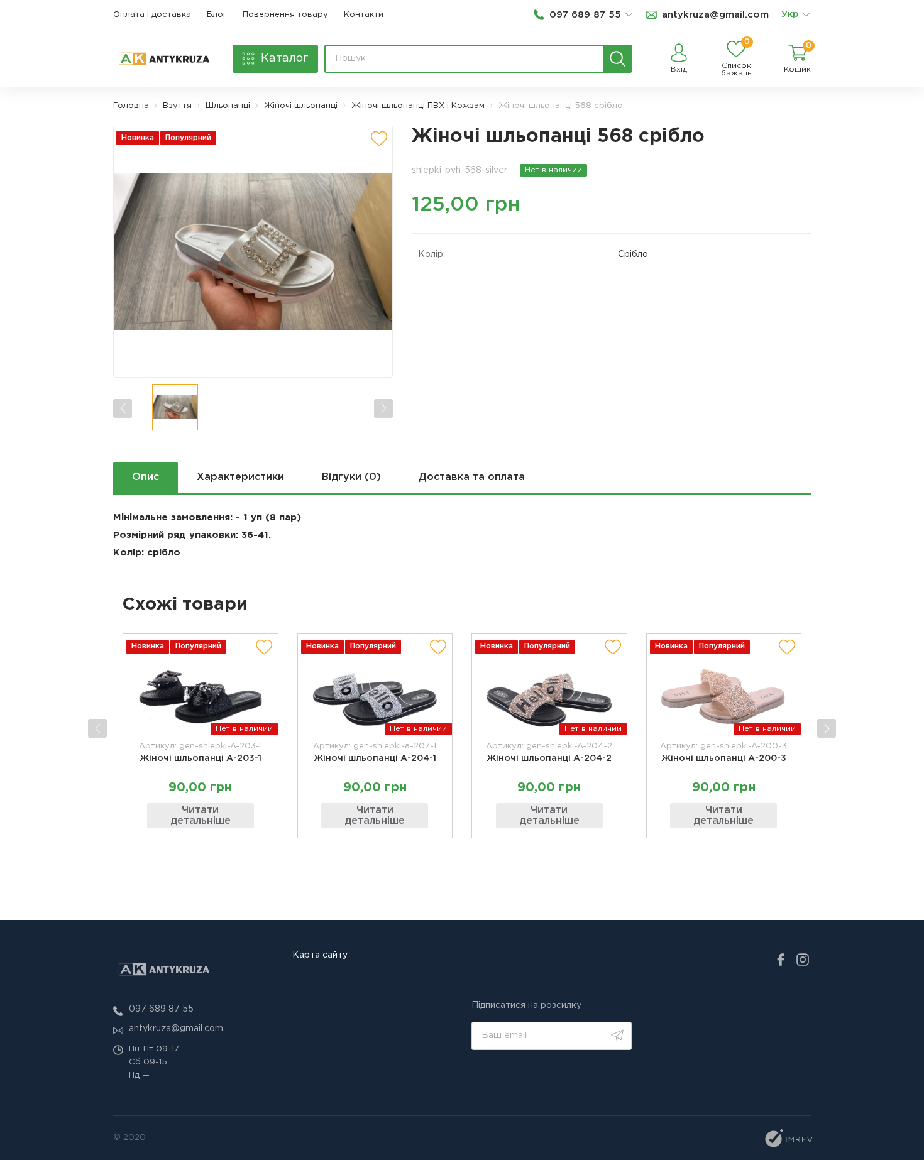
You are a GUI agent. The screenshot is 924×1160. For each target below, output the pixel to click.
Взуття (177, 105)
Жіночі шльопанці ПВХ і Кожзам (418, 105)
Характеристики (240, 477)
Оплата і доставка (152, 14)
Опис (145, 477)
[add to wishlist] (379, 138)
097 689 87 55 (161, 1009)
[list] (806, 15)
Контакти (363, 14)
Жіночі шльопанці (301, 105)
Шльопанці (228, 105)
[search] (617, 59)
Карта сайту (320, 955)
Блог (217, 14)
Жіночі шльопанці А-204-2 (549, 758)
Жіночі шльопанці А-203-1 (200, 758)
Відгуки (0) (351, 477)
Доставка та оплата (472, 477)
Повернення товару (285, 14)
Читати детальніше (200, 816)
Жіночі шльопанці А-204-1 (375, 758)
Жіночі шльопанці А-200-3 (723, 758)
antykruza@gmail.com (176, 1028)
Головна (131, 105)
